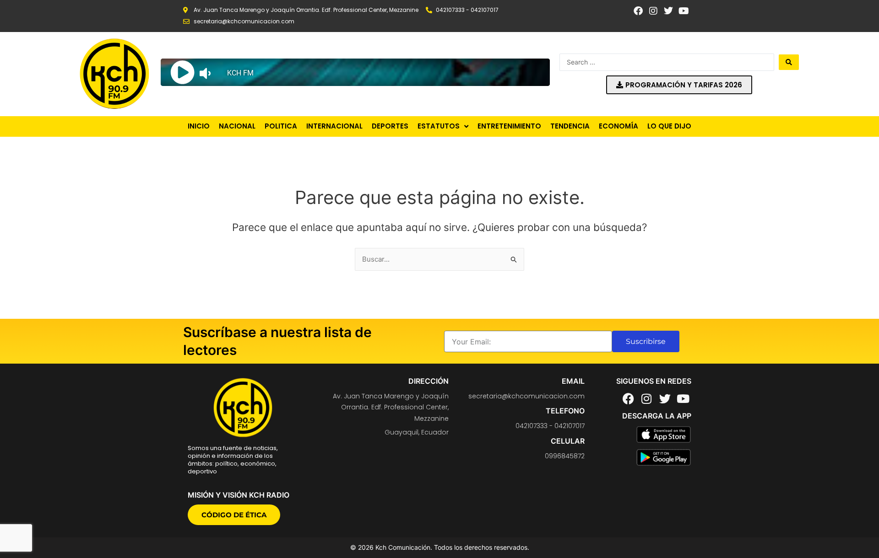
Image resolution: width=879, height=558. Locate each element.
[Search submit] (789, 62)
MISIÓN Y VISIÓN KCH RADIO (238, 494)
